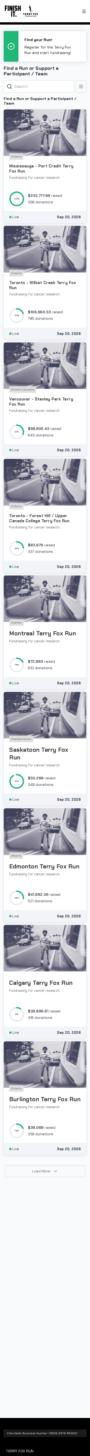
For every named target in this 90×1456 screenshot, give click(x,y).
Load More (41, 1171)
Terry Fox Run (20, 1451)
